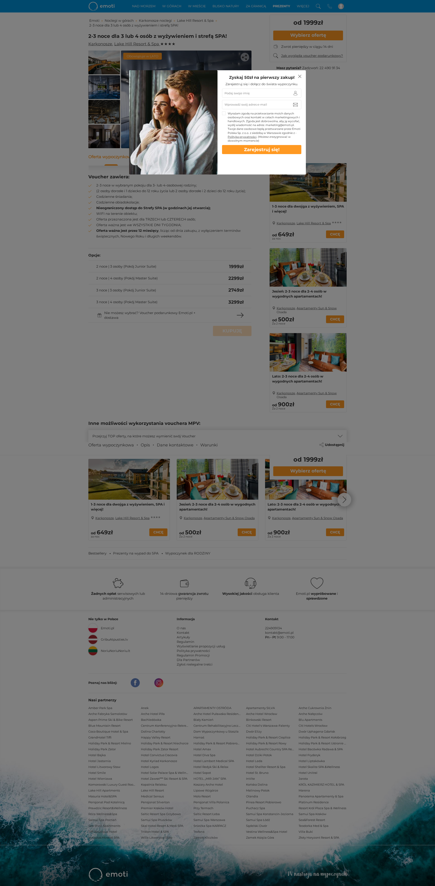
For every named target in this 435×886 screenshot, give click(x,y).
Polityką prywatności (242, 136)
